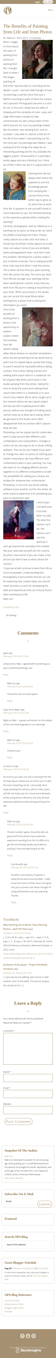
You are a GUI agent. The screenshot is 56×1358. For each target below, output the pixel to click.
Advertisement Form (14, 1304)
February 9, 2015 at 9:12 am (16, 656)
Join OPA (48, 2)
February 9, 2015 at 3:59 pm (20, 743)
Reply (6, 674)
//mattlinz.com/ (11, 607)
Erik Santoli (43, 1268)
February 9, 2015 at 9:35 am (16, 769)
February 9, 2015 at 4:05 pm (20, 824)
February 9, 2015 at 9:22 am (16, 712)
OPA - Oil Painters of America (7, 10)
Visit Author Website (14, 1178)
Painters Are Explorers (23, 1268)
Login (37, 2)
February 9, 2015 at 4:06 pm (20, 686)
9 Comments (35, 38)
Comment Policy (12, 1300)
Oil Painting (11, 615)
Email (6, 1087)
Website (7, 1103)
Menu (50, 10)
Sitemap (8, 1311)
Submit (45, 1204)
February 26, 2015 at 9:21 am (24, 867)
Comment (9, 1030)
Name (7, 1071)
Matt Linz (9, 1156)
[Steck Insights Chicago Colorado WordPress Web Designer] (28, 1350)
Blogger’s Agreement (14, 1307)
